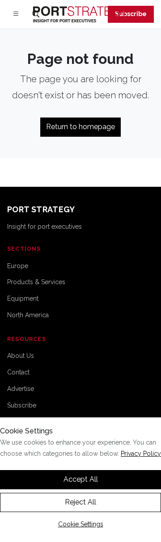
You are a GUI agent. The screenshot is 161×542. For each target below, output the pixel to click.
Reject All (80, 502)
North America (28, 315)
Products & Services (36, 282)
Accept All (81, 479)
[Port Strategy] (80, 14)
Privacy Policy (141, 453)
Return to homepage (80, 126)
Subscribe (131, 13)
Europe (17, 265)
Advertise (20, 388)
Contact (18, 372)
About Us (20, 355)
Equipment (22, 298)
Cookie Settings (80, 524)
